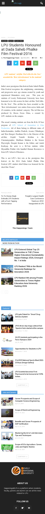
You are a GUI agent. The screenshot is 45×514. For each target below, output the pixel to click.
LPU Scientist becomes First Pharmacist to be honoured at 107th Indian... (29, 374)
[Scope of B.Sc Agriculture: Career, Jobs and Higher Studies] (7, 447)
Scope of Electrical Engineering (27, 410)
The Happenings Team (11, 58)
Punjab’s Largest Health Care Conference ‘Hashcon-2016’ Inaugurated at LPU (34, 200)
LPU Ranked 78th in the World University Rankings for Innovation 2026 (28, 269)
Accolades (4, 41)
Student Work (19, 41)
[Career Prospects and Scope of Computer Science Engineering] (7, 401)
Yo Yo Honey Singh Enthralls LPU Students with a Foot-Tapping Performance (10, 200)
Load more (21, 385)
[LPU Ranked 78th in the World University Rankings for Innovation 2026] (7, 269)
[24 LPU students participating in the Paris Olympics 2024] (7, 340)
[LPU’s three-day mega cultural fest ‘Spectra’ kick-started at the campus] (7, 329)
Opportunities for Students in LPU (28, 349)
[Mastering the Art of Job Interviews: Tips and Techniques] (7, 436)
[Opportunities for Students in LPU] (7, 352)
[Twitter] (22, 508)
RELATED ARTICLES (10, 240)
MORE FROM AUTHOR (11, 243)
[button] (41, 3)
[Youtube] (29, 508)
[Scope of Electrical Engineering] (7, 413)
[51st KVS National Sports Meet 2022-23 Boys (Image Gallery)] (7, 363)
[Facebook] (16, 508)
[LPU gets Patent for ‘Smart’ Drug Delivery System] (7, 317)
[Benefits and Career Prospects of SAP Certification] (7, 424)
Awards (11, 41)
